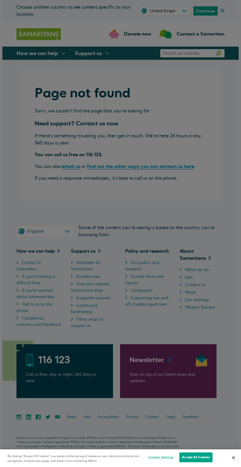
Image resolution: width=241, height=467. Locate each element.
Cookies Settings (160, 457)
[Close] (233, 457)
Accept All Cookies (196, 457)
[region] (120, 458)
